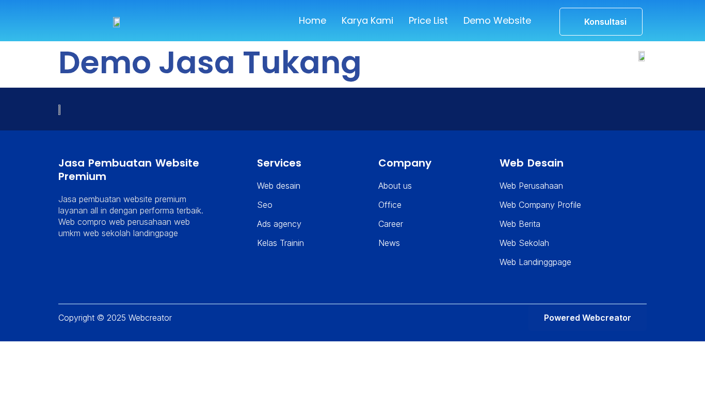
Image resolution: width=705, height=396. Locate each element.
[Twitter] (66, 269)
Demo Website (497, 20)
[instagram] (115, 269)
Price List (428, 20)
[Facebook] (91, 269)
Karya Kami (367, 20)
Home (312, 20)
